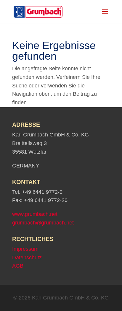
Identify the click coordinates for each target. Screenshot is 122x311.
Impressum (25, 249)
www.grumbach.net (34, 214)
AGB (17, 266)
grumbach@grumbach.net (43, 223)
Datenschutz (27, 257)
